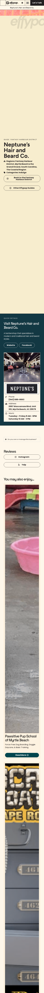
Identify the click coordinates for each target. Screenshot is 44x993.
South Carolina (28, 166)
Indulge (22, 172)
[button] (28, 3)
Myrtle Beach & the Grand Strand (20, 165)
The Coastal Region (16, 169)
